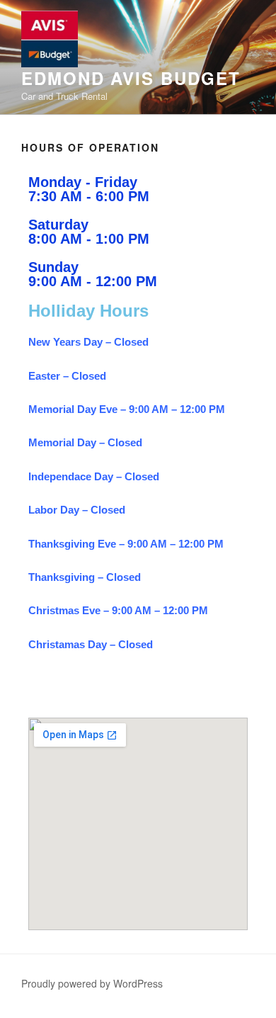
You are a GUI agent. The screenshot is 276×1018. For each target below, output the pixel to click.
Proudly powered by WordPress (92, 983)
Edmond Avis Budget (131, 78)
